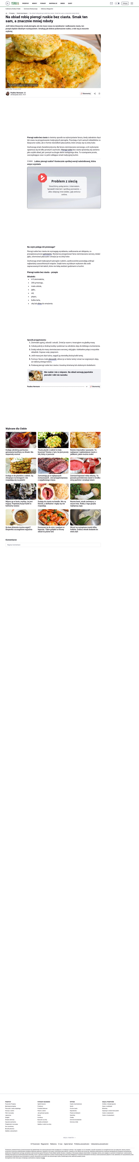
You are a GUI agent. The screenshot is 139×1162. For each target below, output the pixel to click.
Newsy (34, 3)
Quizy (70, 3)
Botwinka (104, 1108)
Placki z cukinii (42, 1110)
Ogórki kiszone (42, 1104)
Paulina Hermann (16, 93)
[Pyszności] (16, 3)
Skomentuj (87, 94)
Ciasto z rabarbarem (108, 1113)
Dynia (39, 1115)
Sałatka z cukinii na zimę (44, 1124)
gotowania (47, 254)
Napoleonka (73, 1110)
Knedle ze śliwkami (43, 1122)
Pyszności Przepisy (10, 1104)
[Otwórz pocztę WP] (111, 3)
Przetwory (40, 1106)
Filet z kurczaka (9, 1113)
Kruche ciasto (73, 1108)
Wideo (62, 3)
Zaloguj (125, 3)
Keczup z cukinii (9, 1110)
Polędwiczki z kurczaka (11, 1124)
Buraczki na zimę (42, 1119)
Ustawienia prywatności (99, 1144)
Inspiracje (53, 3)
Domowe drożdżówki (75, 1119)
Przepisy (25, 3)
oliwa (39, 303)
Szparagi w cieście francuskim (110, 1110)
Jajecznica (8, 1115)
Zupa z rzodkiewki (107, 1106)
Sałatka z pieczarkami (11, 1131)
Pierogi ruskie (66, 150)
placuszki (52, 359)
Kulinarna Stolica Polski (13, 9)
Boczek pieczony (9, 1128)
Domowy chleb (74, 1122)
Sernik (71, 1106)
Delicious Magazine (47, 9)
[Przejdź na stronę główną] (8, 5)
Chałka (72, 1117)
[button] (117, 3)
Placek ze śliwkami (75, 1113)
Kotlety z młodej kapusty (109, 1104)
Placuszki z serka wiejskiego (13, 1108)
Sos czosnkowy (9, 1126)
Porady (43, 3)
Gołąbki (7, 1117)
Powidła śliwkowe (42, 1108)
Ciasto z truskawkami (108, 1115)
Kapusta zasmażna (10, 1122)
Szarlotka (72, 1115)
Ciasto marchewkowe (76, 1104)
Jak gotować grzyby (43, 1113)
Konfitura (40, 1117)
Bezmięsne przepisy (10, 1106)
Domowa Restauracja (30, 9)
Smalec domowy (9, 1119)
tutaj (43, 1158)
